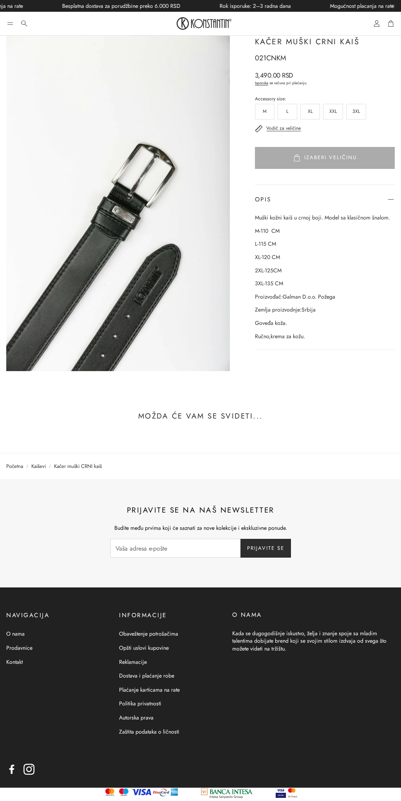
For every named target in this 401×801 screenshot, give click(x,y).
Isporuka (261, 83)
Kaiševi (38, 466)
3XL (356, 111)
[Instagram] (28, 769)
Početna (14, 466)
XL (310, 111)
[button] (10, 23)
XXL (333, 111)
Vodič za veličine (283, 128)
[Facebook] (11, 769)
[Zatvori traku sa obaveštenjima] (393, 6)
